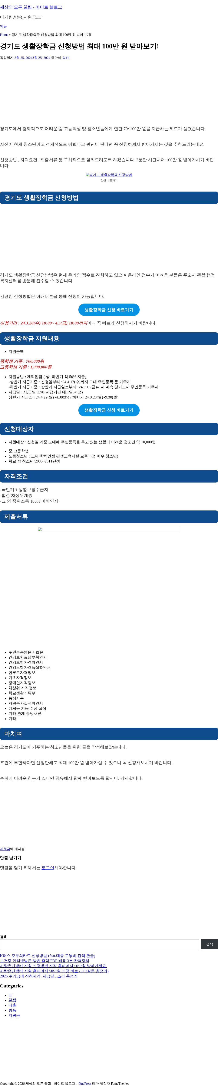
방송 (12, 1010)
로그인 (48, 867)
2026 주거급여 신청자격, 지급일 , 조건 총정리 (38, 976)
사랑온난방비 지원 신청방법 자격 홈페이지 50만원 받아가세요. (53, 966)
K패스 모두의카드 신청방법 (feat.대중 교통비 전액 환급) (47, 956)
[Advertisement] (109, 92)
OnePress (85, 1083)
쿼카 (65, 58)
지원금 (5, 849)
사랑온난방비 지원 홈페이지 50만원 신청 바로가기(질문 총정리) (54, 971)
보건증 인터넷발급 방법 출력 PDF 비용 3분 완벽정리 (44, 961)
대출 (12, 1005)
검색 (3, 937)
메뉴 (3, 26)
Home (4, 34)
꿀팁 (12, 1000)
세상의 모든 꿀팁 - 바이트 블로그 (31, 7)
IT (10, 995)
